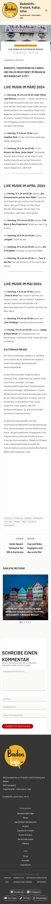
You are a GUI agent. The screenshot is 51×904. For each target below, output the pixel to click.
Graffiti (25, 826)
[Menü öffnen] (46, 10)
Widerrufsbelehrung (23, 882)
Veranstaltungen (25, 839)
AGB (7, 882)
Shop (25, 856)
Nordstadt (32, 521)
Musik (24, 521)
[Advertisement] (25, 483)
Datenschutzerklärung (36, 878)
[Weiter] (44, 597)
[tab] (20, 622)
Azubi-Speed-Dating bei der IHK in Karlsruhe (15, 545)
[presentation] (25, 597)
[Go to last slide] (7, 597)
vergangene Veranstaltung (25, 45)
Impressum (25, 864)
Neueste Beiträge (25, 813)
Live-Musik (8, 521)
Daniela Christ (21, 53)
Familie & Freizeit (25, 830)
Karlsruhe (28, 518)
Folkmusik (8, 518)
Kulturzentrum (38, 518)
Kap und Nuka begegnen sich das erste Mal (35, 545)
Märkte (25, 843)
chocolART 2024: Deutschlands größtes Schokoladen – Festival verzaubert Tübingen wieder (25, 611)
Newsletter (19, 878)
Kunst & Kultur (25, 834)
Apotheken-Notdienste (25, 822)
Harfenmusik (18, 518)
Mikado (17, 521)
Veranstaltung (9, 525)
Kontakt (25, 860)
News (25, 817)
